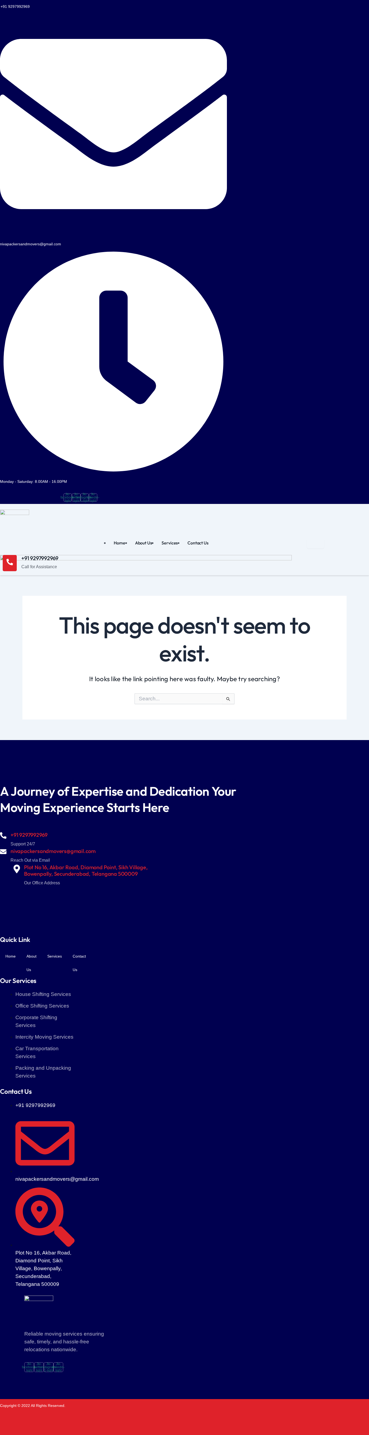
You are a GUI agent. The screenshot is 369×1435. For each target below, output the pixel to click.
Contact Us (197, 543)
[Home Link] (146, 700)
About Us (143, 543)
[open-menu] (315, 543)
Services (170, 543)
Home (119, 543)
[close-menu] (8, 852)
